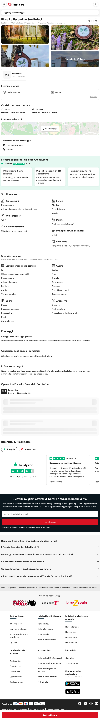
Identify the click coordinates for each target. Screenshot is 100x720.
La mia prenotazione (19, 629)
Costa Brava (15, 671)
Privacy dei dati (37, 709)
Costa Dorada (16, 676)
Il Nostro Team (16, 623)
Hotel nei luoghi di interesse (49, 663)
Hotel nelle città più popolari (50, 658)
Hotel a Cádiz (43, 634)
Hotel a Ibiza (70, 632)
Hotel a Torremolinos (47, 639)
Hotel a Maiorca (72, 637)
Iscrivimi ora (50, 522)
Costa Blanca (15, 666)
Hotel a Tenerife (72, 627)
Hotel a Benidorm (45, 629)
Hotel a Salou (43, 623)
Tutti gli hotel (43, 682)
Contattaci (70, 658)
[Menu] (4, 4)
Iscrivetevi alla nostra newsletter (19, 635)
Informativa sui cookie (57, 709)
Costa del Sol (15, 661)
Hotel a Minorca (72, 642)
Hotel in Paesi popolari (47, 676)
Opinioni (13, 642)
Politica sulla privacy (43, 527)
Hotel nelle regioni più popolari (47, 670)
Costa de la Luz (16, 682)
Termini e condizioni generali (14, 709)
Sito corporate (71, 663)
